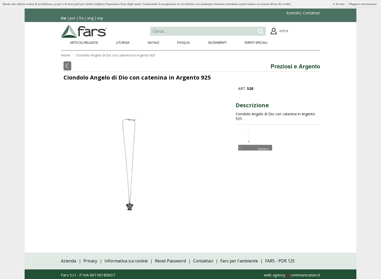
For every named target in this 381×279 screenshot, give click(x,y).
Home (65, 55)
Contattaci (311, 12)
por (72, 18)
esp (100, 18)
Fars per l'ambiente (239, 261)
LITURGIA (123, 42)
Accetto (340, 3)
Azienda (293, 12)
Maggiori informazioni (363, 3)
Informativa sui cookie (126, 261)
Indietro (263, 148)
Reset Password (170, 261)
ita (63, 18)
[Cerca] (260, 31)
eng (90, 18)
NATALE (153, 42)
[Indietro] (67, 65)
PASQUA (183, 42)
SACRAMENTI (217, 42)
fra (81, 18)
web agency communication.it (292, 274)
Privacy (90, 261)
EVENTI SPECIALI (256, 42)
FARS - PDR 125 (280, 261)
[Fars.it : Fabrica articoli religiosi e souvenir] (84, 30)
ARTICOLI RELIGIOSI (84, 42)
